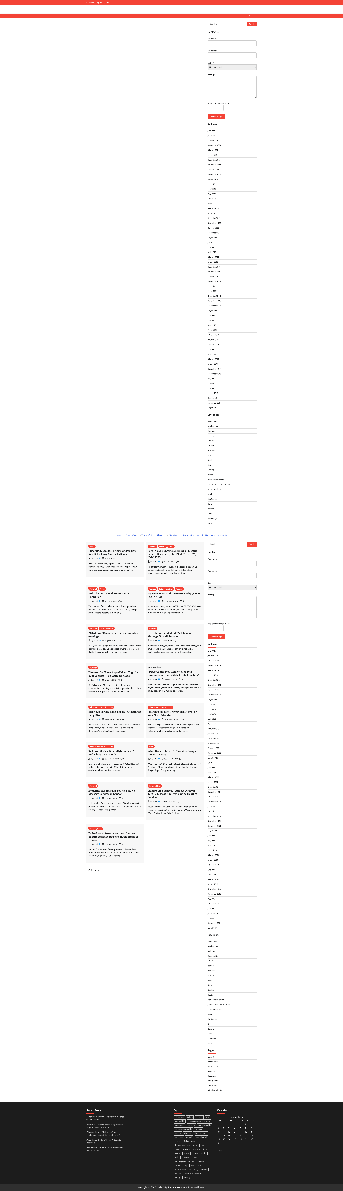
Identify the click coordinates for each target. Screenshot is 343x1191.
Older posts (93, 870)
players (186, 1157)
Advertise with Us (219, 535)
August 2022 (213, 237)
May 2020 (212, 320)
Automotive (212, 421)
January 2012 (213, 393)
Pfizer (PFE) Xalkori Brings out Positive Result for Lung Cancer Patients (112, 552)
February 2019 (213, 359)
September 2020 (214, 305)
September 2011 (214, 403)
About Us (161, 535)
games (195, 1145)
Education (212, 440)
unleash (204, 1169)
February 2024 (213, 150)
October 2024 (213, 140)
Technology (212, 518)
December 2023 (214, 160)
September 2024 (214, 145)
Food (210, 460)
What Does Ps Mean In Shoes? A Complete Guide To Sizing (173, 752)
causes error (179, 1125)
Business (211, 431)
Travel (210, 523)
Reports (211, 508)
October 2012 (213, 383)
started (177, 1165)
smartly (201, 1161)
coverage (198, 1129)
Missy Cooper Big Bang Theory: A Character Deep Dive (114, 713)
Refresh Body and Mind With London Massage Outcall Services (170, 634)
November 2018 (214, 369)
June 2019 (211, 349)
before (190, 1117)
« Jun (219, 1150)
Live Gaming (212, 499)
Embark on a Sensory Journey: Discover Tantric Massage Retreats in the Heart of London (172, 794)
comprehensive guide (183, 1129)
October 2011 (213, 398)
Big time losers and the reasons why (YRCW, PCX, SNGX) (174, 595)
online (195, 1153)
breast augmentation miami (199, 1121)
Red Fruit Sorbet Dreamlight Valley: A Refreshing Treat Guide (111, 752)
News (210, 504)
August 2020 (213, 310)
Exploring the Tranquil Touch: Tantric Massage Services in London (111, 792)
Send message (216, 116)
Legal (210, 494)
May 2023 (212, 194)
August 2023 (213, 179)
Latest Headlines (214, 489)
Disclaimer (173, 535)
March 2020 (213, 330)
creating (178, 1133)
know (205, 1149)
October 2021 (213, 276)
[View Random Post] (250, 16)
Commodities (213, 436)
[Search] (255, 16)
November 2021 (214, 271)
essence (178, 1141)
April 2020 (212, 325)
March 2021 (212, 291)
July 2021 (211, 286)
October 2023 (213, 169)
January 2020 (213, 340)
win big (177, 1177)
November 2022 (214, 223)
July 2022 (211, 242)
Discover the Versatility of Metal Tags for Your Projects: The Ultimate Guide (113, 674)
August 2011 (212, 407)
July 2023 (211, 184)
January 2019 (213, 364)
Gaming (211, 470)
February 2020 (213, 335)
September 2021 (214, 281)
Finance (211, 455)
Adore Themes (197, 1187)
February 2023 (213, 208)
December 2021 (214, 267)
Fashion (211, 445)
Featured (211, 450)
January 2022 (213, 262)
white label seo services (194, 1173)
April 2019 (212, 354)
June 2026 (212, 130)
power (194, 1157)
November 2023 (214, 164)
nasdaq (186, 1153)
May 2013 (211, 378)
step (185, 1165)
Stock (210, 513)
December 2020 (214, 296)
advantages (179, 1117)
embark (189, 1137)
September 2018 (214, 374)
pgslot (177, 1157)
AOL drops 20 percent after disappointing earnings (113, 634)
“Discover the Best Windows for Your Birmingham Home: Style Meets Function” (173, 673)
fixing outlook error (182, 1145)
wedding (178, 1173)
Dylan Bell (94, 558)
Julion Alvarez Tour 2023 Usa (219, 484)
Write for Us (202, 535)
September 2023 (214, 174)
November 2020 (214, 301)
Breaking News (213, 426)
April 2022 (212, 252)
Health (210, 474)
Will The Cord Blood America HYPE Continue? (109, 595)
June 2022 (212, 247)
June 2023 (212, 189)
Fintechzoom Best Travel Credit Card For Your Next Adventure (172, 713)
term (192, 1165)
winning (187, 1177)
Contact (119, 535)
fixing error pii (189, 1141)
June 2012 (211, 388)
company (191, 1125)
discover (187, 1133)
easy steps (179, 1137)
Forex (210, 465)
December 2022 (214, 218)
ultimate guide (180, 1169)
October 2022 (213, 228)
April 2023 (212, 199)
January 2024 (213, 155)
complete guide (204, 1125)
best (207, 1117)
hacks (204, 1145)
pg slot (203, 1153)
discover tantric (200, 1133)
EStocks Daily (161, 1187)
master (177, 1153)
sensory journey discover (184, 1161)
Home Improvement (216, 479)
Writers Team (132, 535)
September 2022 (214, 233)
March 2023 (212, 203)
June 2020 (212, 315)
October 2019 (213, 344)
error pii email (201, 1137)
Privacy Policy (187, 535)
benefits (199, 1117)
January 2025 (213, 135)
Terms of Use (147, 535)
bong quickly (179, 1121)
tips (199, 1165)
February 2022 (213, 257)
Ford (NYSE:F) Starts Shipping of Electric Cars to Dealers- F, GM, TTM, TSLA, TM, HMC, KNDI (172, 554)
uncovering (193, 1169)
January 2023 (213, 213)
